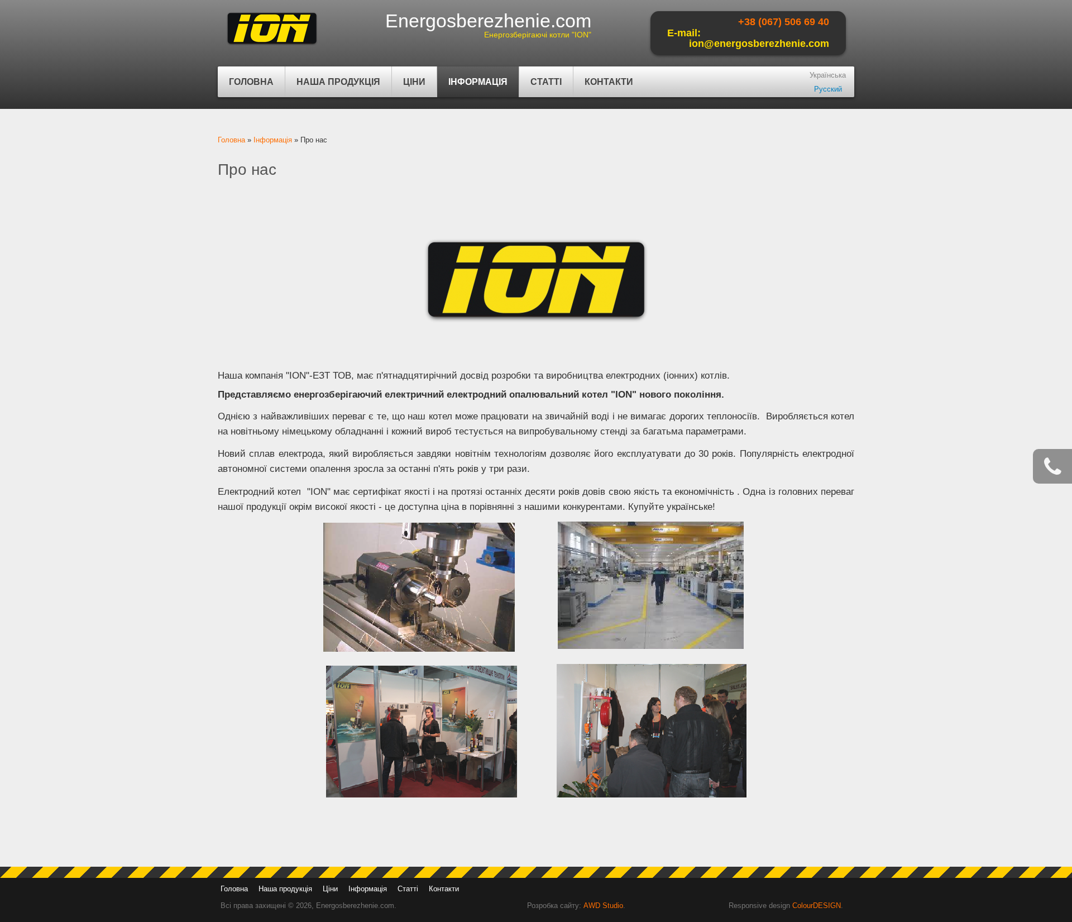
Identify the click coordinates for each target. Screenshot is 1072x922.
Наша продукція (332, 87)
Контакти (609, 82)
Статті (546, 82)
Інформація (472, 87)
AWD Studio (603, 905)
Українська (828, 75)
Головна (251, 82)
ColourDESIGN (816, 905)
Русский (828, 89)
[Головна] (272, 45)
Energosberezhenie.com (488, 20)
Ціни (414, 82)
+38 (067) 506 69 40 (783, 21)
